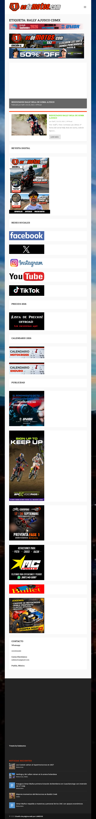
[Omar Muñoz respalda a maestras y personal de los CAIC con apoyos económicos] (12, 805)
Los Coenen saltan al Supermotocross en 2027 (35, 765)
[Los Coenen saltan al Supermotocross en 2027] (12, 766)
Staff (22, 105)
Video (26, 777)
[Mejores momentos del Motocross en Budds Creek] (12, 796)
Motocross (19, 767)
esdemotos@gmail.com (20, 660)
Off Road (39, 105)
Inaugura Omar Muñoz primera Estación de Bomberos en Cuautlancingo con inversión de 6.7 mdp (51, 785)
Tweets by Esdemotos (17, 746)
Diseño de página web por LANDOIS (29, 816)
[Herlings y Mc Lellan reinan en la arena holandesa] (12, 776)
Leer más (55, 137)
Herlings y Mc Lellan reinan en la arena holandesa (36, 774)
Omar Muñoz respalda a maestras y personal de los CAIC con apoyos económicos (49, 804)
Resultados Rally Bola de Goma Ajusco (33, 102)
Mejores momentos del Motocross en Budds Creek (36, 794)
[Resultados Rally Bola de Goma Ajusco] (29, 124)
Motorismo (20, 788)
